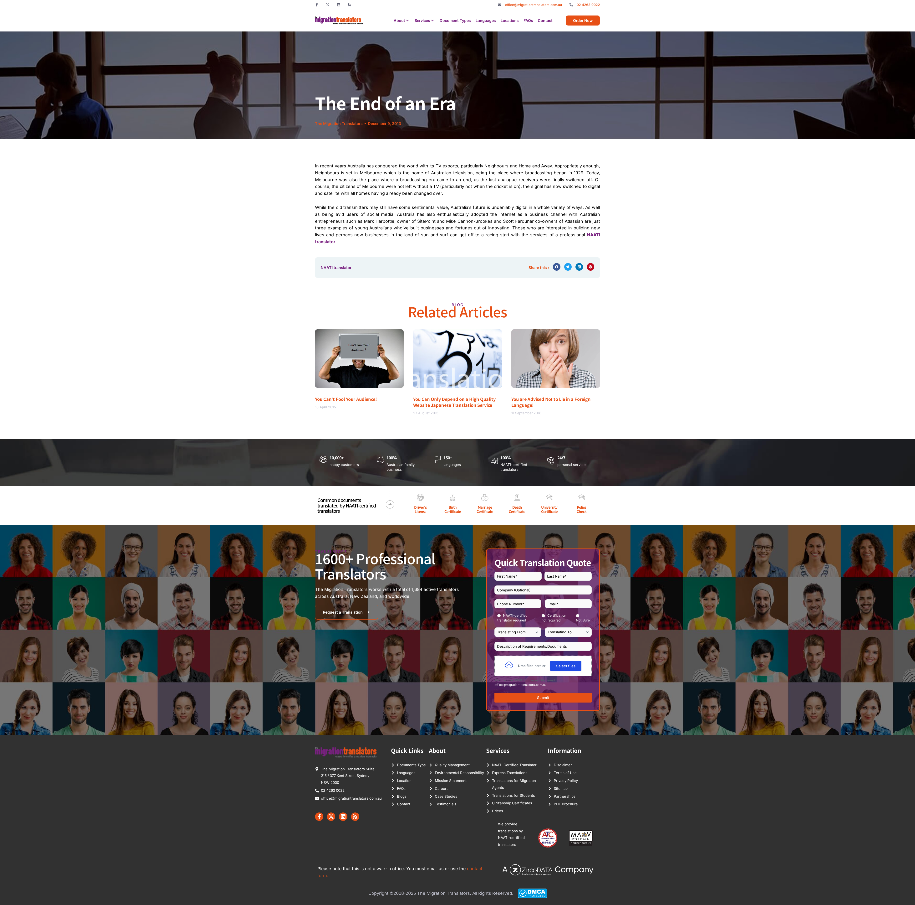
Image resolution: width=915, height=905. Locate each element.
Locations (510, 20)
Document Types (455, 20)
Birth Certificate (452, 509)
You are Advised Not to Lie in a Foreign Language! (551, 402)
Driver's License (420, 509)
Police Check (581, 509)
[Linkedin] (338, 4)
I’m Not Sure (583, 617)
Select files (565, 666)
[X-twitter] (327, 4)
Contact (545, 20)
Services (422, 20)
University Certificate (549, 509)
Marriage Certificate (485, 509)
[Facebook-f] (316, 4)
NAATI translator (336, 267)
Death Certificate (517, 509)
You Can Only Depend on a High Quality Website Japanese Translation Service (454, 402)
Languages (486, 20)
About (399, 20)
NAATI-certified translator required (512, 617)
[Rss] (349, 4)
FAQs (528, 20)
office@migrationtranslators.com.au (520, 685)
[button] (556, 267)
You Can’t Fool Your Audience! (346, 399)
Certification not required (554, 617)
